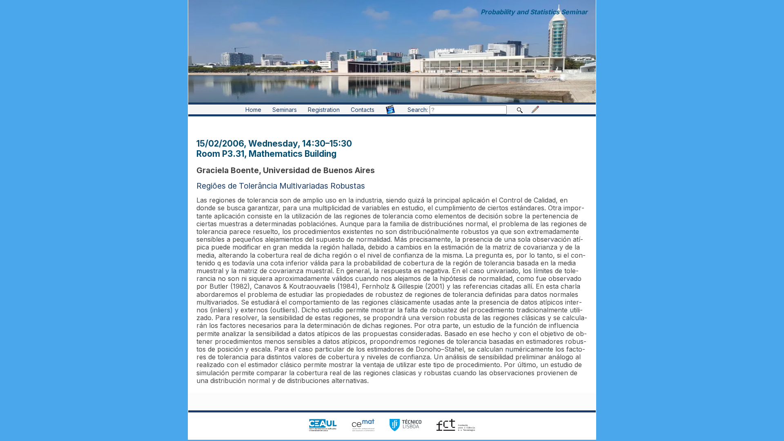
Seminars (284, 109)
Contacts (362, 109)
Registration (324, 109)
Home (253, 109)
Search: (419, 109)
